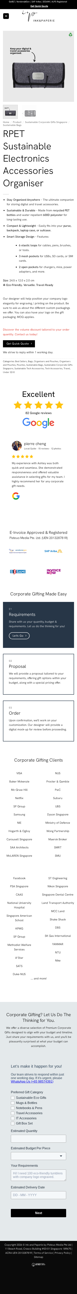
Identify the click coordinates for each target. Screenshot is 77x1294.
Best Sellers (21, 361)
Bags (30, 361)
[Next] (67, 66)
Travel (67, 368)
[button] (6, 16)
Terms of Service (43, 1253)
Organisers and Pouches (46, 361)
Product (17, 122)
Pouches (21, 364)
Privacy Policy (63, 1253)
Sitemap (38, 1257)
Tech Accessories (53, 368)
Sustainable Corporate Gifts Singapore (46, 122)
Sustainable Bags (12, 125)
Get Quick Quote (39, 6)
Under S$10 (9, 372)
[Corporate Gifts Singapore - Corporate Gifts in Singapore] (38, 16)
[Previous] (9, 66)
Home (6, 122)
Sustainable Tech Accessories (29, 368)
